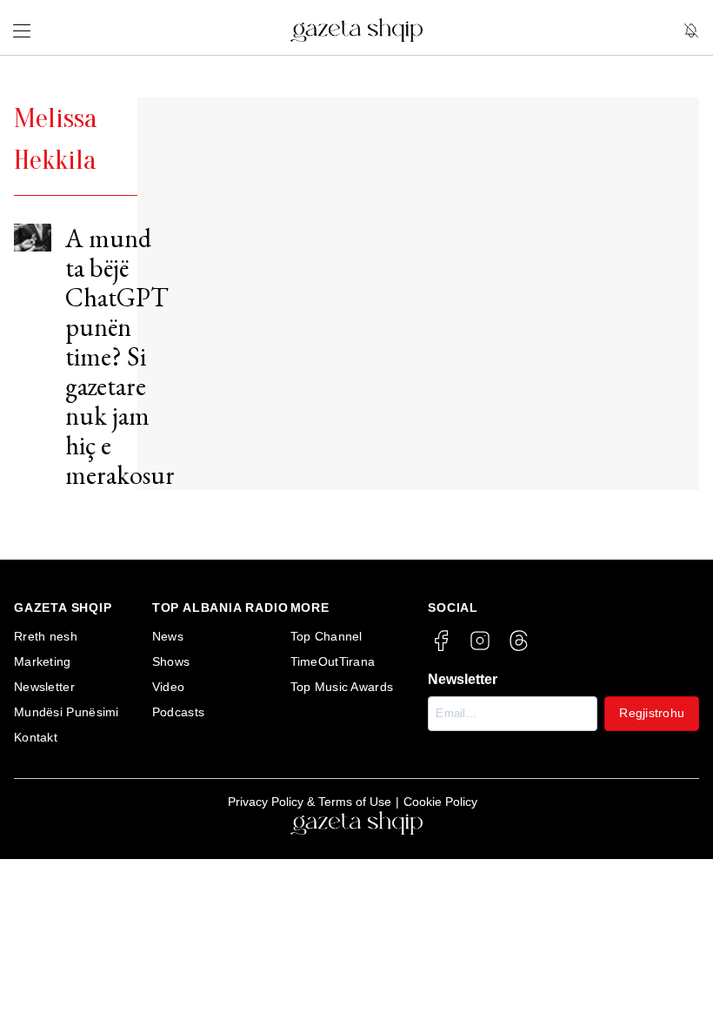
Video (168, 687)
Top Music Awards (342, 687)
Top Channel (326, 636)
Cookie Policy (440, 802)
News (167, 636)
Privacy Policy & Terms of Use (309, 802)
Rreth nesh (45, 636)
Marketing (42, 661)
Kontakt (35, 737)
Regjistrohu (651, 713)
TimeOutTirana (333, 661)
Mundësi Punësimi (66, 712)
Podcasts (178, 712)
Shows (171, 661)
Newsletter (44, 687)
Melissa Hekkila (55, 139)
